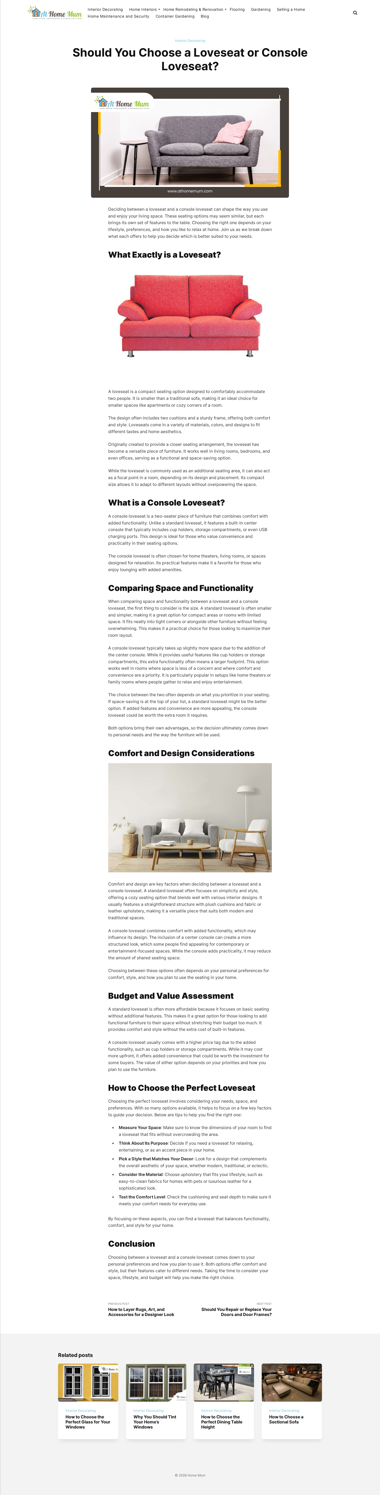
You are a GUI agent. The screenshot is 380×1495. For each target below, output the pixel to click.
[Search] (355, 12)
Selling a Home (291, 9)
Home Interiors (143, 9)
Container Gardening (175, 16)
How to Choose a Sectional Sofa (286, 1419)
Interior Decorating (105, 9)
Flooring (237, 9)
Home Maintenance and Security (118, 16)
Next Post (236, 1309)
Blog (205, 16)
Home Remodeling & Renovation (193, 9)
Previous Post (141, 1309)
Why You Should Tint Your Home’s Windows (154, 1421)
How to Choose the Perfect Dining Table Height (221, 1421)
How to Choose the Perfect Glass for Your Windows (88, 1421)
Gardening (261, 9)
